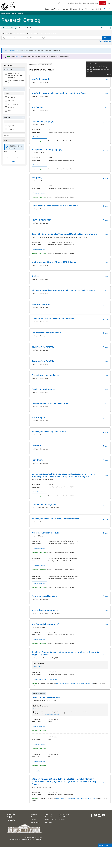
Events (81, 9)
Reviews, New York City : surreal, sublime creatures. (56, 519)
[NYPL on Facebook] (91, 815)
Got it (109, 74)
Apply (14, 161)
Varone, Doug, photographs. (45, 610)
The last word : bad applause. (45, 375)
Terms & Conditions (50, 819)
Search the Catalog (9, 28)
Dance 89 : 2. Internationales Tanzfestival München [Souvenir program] (64, 234)
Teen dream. (37, 460)
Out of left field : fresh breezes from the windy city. (55, 206)
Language (61, 819)
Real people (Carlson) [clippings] (47, 149)
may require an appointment (52, 713)
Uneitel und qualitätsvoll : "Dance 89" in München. (54, 262)
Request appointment (39, 137)
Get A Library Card (80, 3)
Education (73, 9)
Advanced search (105, 41)
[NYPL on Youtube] (103, 815)
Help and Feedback (105, 845)
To (15, 151)
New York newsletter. (41, 79)
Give (92, 9)
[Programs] (37, 177)
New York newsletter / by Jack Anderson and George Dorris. (59, 93)
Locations (71, 3)
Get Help (99, 9)
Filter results (8, 65)
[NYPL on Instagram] (99, 815)
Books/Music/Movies (52, 9)
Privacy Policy (49, 814)
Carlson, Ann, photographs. (44, 504)
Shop (109, 3)
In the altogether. (39, 417)
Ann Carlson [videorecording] (45, 624)
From (5, 151)
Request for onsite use (39, 679)
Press (32, 817)
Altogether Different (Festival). (46, 533)
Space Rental (35, 822)
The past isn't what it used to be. (46, 333)
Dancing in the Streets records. (46, 697)
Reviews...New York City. (43, 347)
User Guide (19, 56)
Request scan (53, 679)
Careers (33, 819)
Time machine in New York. (44, 596)
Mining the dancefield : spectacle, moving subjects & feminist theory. (63, 290)
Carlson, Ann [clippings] (43, 121)
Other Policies (49, 817)
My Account (60, 3)
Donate (103, 3)
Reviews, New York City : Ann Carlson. (49, 431)
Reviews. (36, 276)
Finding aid (36, 709)
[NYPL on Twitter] (95, 815)
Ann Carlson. (37, 107)
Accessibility (34, 814)
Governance (48, 822)
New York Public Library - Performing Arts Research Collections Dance (76, 798)
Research (65, 9)
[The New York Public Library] (8, 5)
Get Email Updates (92, 3)
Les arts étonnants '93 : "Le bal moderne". (51, 403)
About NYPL (62, 817)
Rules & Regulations (64, 814)
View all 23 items (36, 771)
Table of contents (38, 666)
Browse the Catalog (25, 28)
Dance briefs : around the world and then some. (53, 318)
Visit (86, 9)
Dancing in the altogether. (43, 389)
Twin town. (37, 446)
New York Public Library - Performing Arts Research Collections (74, 683)
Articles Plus (13, 50)
